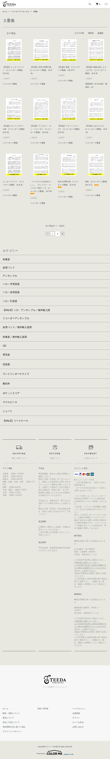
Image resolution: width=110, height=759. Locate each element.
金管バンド (9, 267)
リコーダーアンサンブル (20, 11)
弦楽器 (6, 364)
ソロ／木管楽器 (11, 283)
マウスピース (10, 402)
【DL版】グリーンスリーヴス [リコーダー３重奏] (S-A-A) (69, 129)
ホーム (5, 11)
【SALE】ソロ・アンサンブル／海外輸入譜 (26, 310)
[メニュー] (106, 4)
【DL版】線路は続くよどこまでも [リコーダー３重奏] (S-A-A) (95, 70)
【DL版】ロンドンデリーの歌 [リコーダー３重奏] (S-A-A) (14, 129)
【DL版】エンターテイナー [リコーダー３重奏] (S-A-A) (13, 70)
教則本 (6, 383)
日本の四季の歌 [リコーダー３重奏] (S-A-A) (68, 183)
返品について (8, 717)
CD (4, 345)
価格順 (91, 32)
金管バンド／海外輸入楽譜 (17, 327)
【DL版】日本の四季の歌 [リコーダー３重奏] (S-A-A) (41, 70)
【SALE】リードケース (15, 420)
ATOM (45, 708)
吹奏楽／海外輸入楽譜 (15, 336)
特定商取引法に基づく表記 (14, 726)
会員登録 (76, 713)
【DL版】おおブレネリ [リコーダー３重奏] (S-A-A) (96, 129)
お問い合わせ (78, 726)
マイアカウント (79, 708)
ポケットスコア (11, 393)
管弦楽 (6, 354)
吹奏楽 (6, 259)
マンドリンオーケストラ (16, 373)
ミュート (7, 411)
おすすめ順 (79, 32)
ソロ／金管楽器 (11, 292)
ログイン (76, 717)
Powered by (41, 753)
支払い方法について (11, 722)
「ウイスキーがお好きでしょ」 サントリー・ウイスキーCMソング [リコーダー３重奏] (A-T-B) (42, 186)
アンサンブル (10, 275)
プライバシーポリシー (12, 731)
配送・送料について (11, 713)
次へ (63, 234)
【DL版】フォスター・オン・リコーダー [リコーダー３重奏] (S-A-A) (40, 129)
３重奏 (35, 11)
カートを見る (78, 722)
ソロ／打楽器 (10, 301)
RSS (39, 708)
